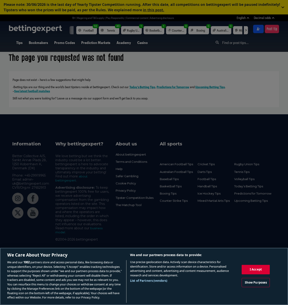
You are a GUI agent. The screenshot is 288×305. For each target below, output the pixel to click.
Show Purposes (256, 282)
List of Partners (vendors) (148, 281)
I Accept (256, 269)
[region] (144, 276)
